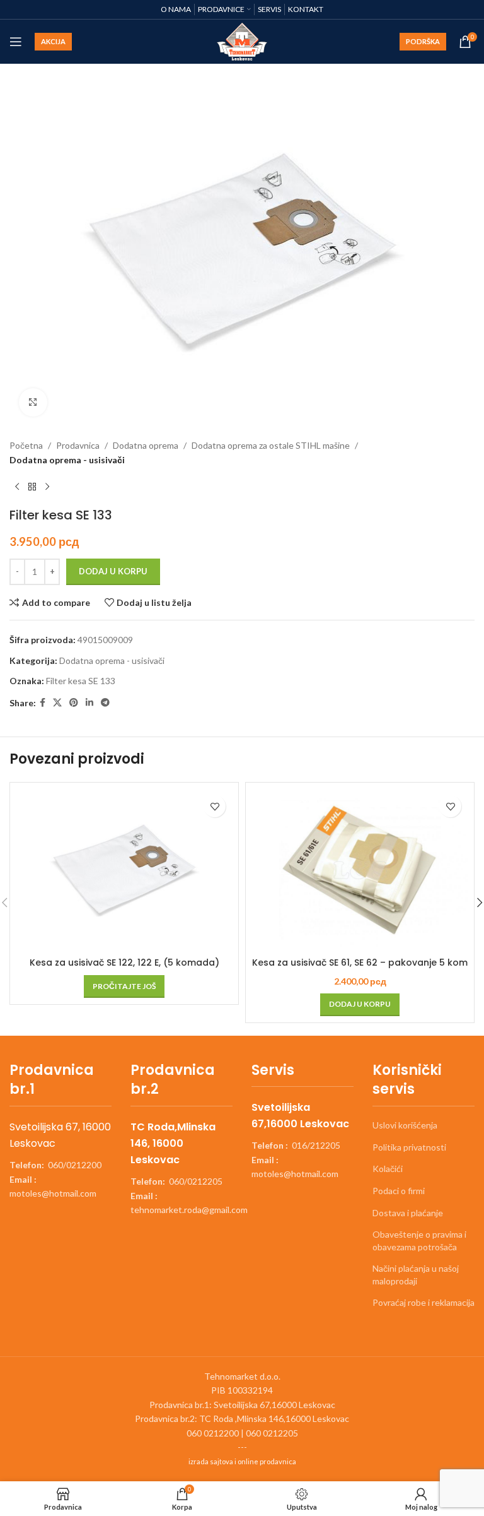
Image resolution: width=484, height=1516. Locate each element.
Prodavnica (78, 445)
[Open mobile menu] (15, 41)
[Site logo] (242, 40)
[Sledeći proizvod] (47, 487)
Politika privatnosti (409, 1147)
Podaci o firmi (398, 1190)
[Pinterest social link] (74, 702)
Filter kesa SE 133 (80, 680)
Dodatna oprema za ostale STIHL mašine (271, 445)
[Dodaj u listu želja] (215, 806)
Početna (26, 445)
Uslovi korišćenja (404, 1125)
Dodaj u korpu (113, 571)
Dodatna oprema (145, 445)
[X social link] (57, 702)
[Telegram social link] (105, 702)
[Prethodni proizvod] (17, 487)
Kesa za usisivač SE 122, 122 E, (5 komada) (124, 962)
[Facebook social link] (42, 702)
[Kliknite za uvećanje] (33, 402)
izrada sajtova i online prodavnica (242, 1461)
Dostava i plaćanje (407, 1212)
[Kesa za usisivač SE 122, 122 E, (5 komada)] (124, 870)
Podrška (423, 41)
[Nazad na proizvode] (32, 487)
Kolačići (387, 1168)
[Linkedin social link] (89, 702)
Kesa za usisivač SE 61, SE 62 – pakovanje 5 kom (360, 962)
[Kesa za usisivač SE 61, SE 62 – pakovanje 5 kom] (360, 870)
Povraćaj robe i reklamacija (423, 1302)
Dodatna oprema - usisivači (67, 459)
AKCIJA (53, 41)
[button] (360, 1004)
